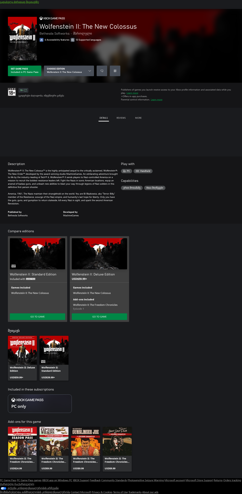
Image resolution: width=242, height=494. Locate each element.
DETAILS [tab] (104, 117)
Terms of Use (120, 492)
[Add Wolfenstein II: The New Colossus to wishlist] (102, 71)
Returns (218, 480)
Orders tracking (232, 480)
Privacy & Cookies (102, 492)
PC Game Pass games (29, 480)
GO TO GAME (37, 316)
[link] (22, 358)
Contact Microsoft (81, 492)
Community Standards (114, 480)
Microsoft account (174, 480)
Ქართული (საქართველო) (17, 484)
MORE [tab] (138, 117)
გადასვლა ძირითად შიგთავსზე (19, 2)
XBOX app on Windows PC (57, 480)
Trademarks (135, 492)
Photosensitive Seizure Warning (146, 480)
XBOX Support (81, 480)
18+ (21, 90)
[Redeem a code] (115, 71)
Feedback (95, 480)
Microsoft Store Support (199, 480)
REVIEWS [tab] (121, 117)
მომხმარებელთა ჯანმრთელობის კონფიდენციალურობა (35, 492)
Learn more (132, 92)
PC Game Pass (8, 480)
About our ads (150, 492)
